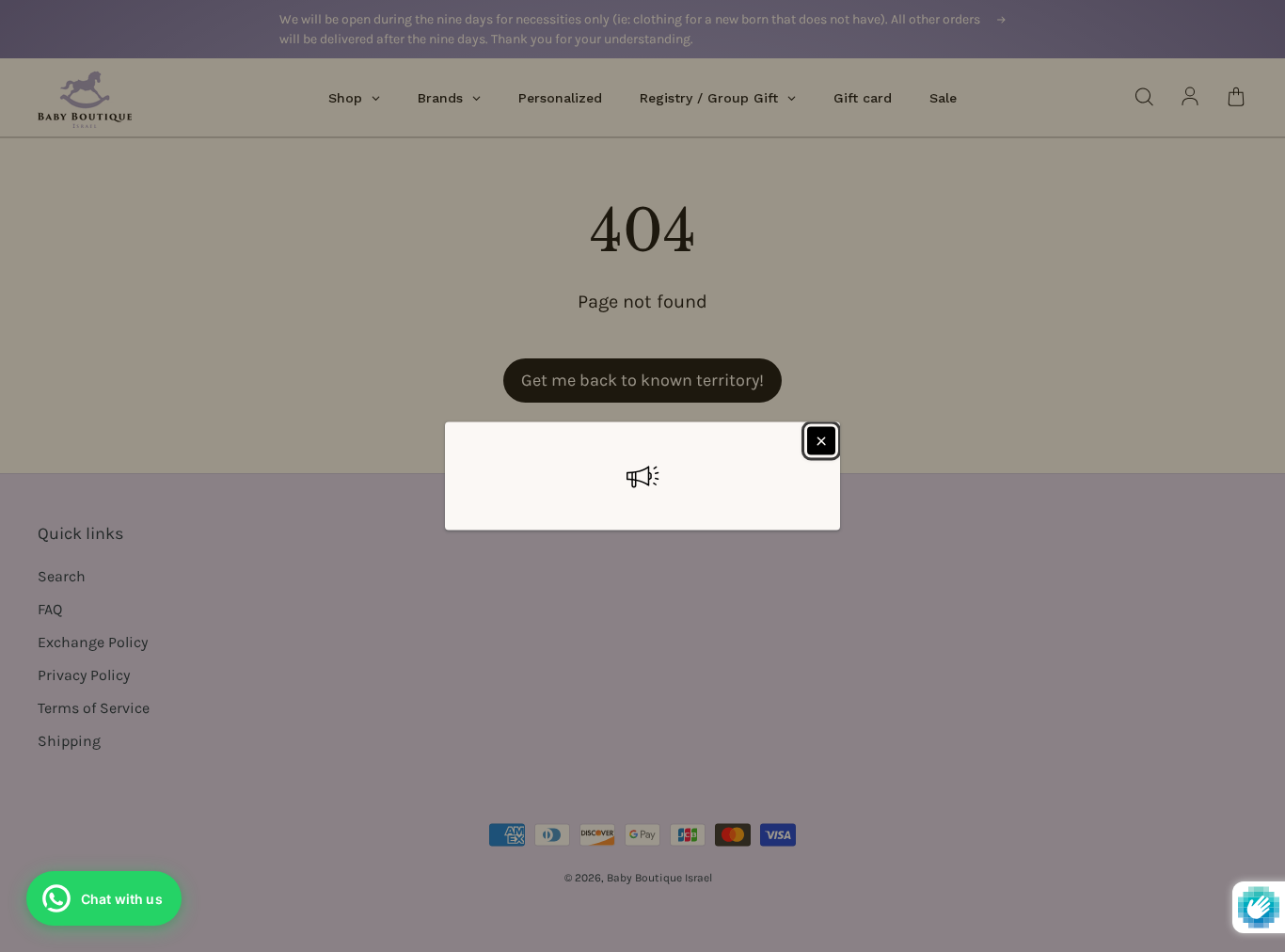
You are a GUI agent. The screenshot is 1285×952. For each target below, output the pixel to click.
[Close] (821, 441)
